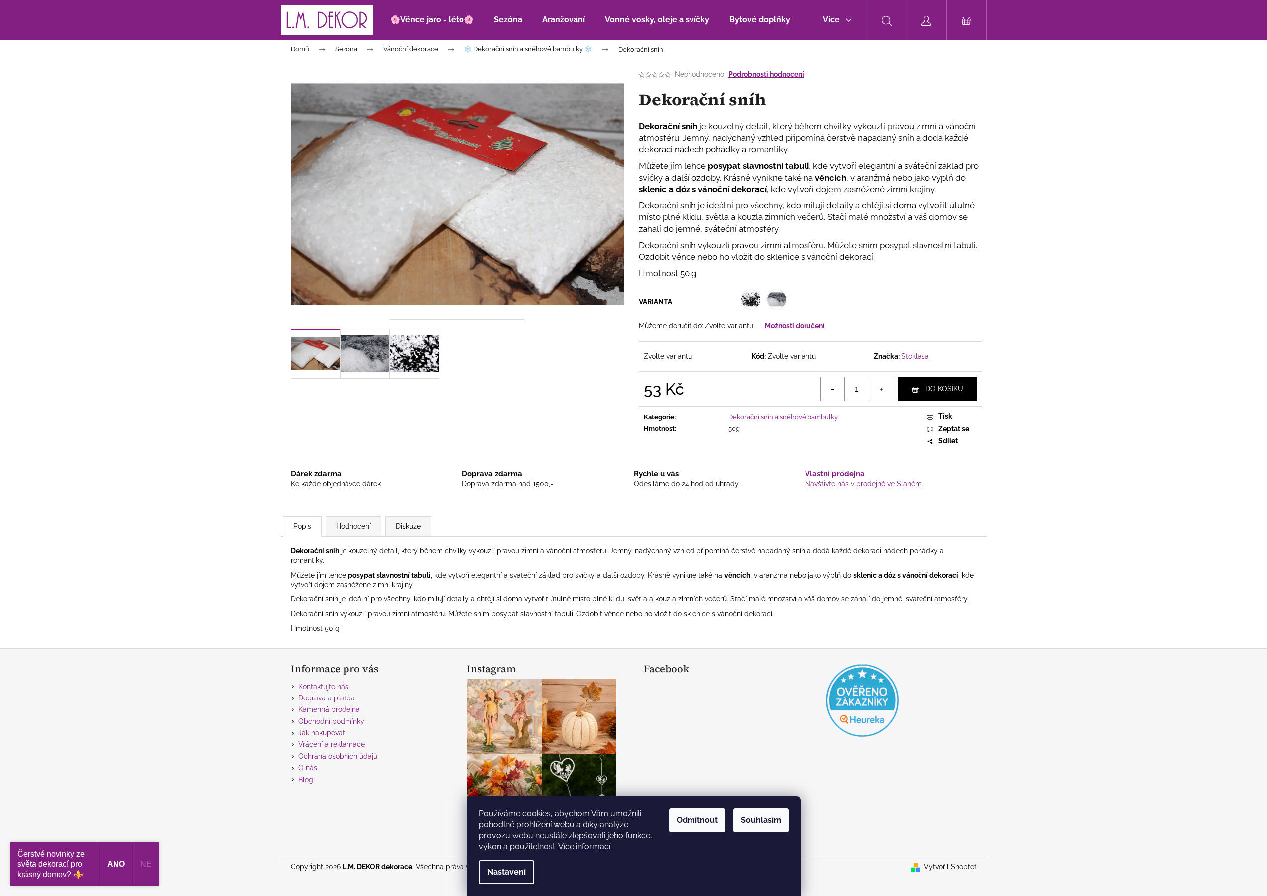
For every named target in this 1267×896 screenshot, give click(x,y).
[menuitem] (432, 20)
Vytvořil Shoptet (950, 867)
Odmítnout (697, 820)
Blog (305, 780)
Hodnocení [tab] (353, 526)
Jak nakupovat (321, 733)
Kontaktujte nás (323, 687)
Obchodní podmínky (331, 721)
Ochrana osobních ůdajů (337, 756)
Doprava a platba (326, 698)
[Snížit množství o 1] (833, 389)
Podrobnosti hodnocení (766, 74)
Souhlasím (761, 820)
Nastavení (506, 872)
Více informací (584, 846)
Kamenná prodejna (329, 709)
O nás (307, 768)
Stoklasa (915, 356)
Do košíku (944, 389)
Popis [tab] (302, 526)
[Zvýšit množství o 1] (881, 389)
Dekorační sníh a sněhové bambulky (783, 417)
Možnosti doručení (795, 326)
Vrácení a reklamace (331, 744)
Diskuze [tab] (408, 526)
